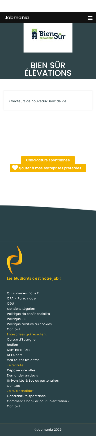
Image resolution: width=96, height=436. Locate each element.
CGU (10, 303)
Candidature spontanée (26, 396)
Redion (12, 344)
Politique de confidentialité (28, 314)
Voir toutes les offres (23, 360)
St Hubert (14, 355)
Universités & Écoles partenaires (33, 380)
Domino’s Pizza (19, 350)
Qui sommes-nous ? (23, 293)
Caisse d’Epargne (21, 339)
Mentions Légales (21, 308)
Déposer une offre (21, 370)
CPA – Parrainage (21, 298)
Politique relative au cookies (29, 324)
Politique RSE (17, 319)
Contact (13, 329)
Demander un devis (22, 375)
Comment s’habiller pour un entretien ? (38, 401)
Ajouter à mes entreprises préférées (49, 168)
